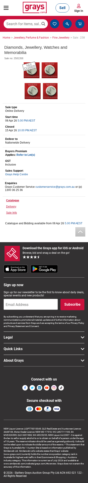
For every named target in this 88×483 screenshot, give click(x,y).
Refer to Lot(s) (25, 154)
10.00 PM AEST (27, 130)
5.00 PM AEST (26, 120)
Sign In (78, 10)
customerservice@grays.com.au (55, 186)
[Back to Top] (80, 232)
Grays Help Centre (16, 174)
